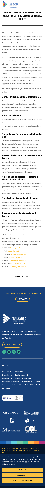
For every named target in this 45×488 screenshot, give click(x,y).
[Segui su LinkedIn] (9, 352)
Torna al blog (22, 277)
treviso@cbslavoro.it (18, 260)
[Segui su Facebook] (4, 352)
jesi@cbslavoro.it (13, 251)
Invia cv (22, 299)
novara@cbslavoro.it (18, 254)
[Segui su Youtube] (19, 352)
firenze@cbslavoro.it (17, 248)
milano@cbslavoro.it (17, 263)
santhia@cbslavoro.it (18, 266)
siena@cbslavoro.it (15, 257)
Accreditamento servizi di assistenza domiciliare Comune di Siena (20, 448)
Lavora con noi (12, 344)
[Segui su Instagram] (14, 352)
